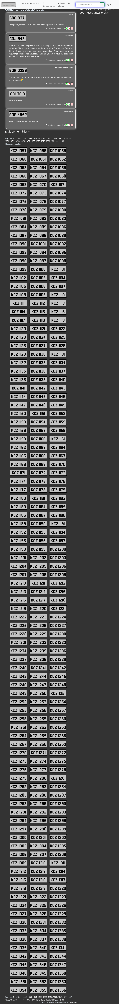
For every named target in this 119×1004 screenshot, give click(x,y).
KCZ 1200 (58, 549)
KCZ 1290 (58, 803)
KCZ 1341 (58, 947)
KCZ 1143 (58, 387)
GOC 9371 (17, 17)
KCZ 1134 (58, 362)
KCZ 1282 (18, 786)
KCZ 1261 (18, 727)
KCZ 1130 (38, 354)
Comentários (49, 6)
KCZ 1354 (18, 990)
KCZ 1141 (18, 387)
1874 (17, 141)
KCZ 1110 (58, 294)
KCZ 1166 (38, 455)
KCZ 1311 (58, 862)
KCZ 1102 (18, 277)
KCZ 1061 (38, 158)
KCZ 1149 (58, 404)
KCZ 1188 (58, 515)
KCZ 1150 (18, 413)
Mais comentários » (17, 131)
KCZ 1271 (38, 752)
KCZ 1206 (58, 566)
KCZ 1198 (18, 549)
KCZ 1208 (38, 574)
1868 (55, 138)
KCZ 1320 (58, 888)
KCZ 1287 (58, 794)
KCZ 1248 (58, 684)
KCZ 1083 (58, 218)
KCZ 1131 (58, 354)
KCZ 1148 (38, 404)
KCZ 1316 (38, 879)
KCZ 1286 (38, 794)
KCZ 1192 (18, 532)
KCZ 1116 (58, 311)
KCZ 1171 (18, 472)
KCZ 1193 (38, 532)
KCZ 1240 (18, 667)
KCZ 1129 (18, 354)
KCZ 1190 (38, 523)
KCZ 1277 (38, 769)
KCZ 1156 (18, 430)
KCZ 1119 (58, 320)
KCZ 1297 (18, 828)
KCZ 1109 (38, 294)
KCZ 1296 (58, 820)
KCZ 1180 (18, 498)
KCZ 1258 (18, 718)
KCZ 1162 (18, 447)
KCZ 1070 (38, 184)
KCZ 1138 (18, 379)
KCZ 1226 (38, 625)
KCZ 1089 (58, 235)
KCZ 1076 (38, 201)
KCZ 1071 (58, 184)
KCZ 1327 (18, 913)
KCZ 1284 (58, 786)
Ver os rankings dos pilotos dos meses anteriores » (96, 10)
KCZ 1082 (38, 218)
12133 (61, 141)
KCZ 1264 (18, 735)
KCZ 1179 (58, 489)
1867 (50, 138)
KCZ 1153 (18, 421)
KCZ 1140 (58, 379)
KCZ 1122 (58, 328)
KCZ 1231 (18, 642)
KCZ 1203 (58, 557)
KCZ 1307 (38, 854)
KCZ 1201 (18, 557)
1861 (19, 138)
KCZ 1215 (58, 591)
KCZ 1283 (38, 786)
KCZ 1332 (58, 922)
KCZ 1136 (38, 370)
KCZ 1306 (18, 854)
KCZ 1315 (18, 879)
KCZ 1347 (58, 964)
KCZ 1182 (58, 498)
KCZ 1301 (38, 837)
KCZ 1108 (18, 294)
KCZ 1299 (58, 828)
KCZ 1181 (38, 498)
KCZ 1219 (18, 608)
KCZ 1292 (38, 811)
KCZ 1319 (38, 888)
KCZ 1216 (18, 599)
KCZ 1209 (58, 574)
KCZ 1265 (38, 735)
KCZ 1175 (38, 481)
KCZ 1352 (38, 981)
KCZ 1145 (38, 396)
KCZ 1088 (38, 235)
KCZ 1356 (58, 990)
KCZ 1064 (38, 167)
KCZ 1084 (18, 226)
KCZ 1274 (38, 761)
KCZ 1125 (58, 337)
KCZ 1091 (38, 243)
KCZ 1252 (18, 701)
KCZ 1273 (18, 761)
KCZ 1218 (58, 599)
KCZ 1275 (58, 761)
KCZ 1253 (38, 701)
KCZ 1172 (38, 472)
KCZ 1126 (18, 345)
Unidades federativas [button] (30, 3)
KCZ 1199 (38, 549)
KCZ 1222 (18, 616)
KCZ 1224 (58, 616)
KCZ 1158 (58, 430)
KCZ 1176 (58, 481)
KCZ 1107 (58, 286)
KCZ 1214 (38, 591)
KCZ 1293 (58, 811)
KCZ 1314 (58, 871)
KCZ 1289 (38, 803)
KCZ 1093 (18, 252)
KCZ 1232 (38, 642)
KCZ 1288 (18, 803)
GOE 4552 (18, 114)
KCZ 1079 (38, 209)
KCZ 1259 (38, 718)
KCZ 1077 (58, 201)
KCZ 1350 (58, 973)
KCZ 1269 (58, 744)
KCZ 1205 (38, 566)
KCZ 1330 (18, 922)
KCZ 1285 (18, 794)
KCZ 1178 (38, 489)
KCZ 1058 (38, 150)
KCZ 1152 (58, 413)
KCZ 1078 (18, 209)
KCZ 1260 (58, 718)
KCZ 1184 (38, 506)
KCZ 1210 (18, 582)
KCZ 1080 (58, 209)
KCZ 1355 (38, 990)
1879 (43, 141)
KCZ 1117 (18, 320)
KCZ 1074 (58, 192)
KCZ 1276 (18, 769)
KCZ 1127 (38, 345)
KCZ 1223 (38, 616)
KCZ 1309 (18, 862)
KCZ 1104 (58, 277)
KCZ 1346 (38, 964)
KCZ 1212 (58, 582)
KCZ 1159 (18, 438)
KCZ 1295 (38, 820)
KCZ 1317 (58, 879)
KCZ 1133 (38, 362)
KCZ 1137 (58, 370)
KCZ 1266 (58, 735)
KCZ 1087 (18, 235)
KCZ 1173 (58, 472)
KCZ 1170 (58, 464)
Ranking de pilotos (64, 4)
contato (73, 1002)
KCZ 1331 (38, 922)
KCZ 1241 (38, 667)
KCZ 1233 (58, 642)
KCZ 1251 (58, 693)
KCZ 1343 (38, 956)
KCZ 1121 (38, 328)
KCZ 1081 (18, 218)
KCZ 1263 (58, 727)
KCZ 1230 (58, 633)
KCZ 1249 (18, 693)
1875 (22, 141)
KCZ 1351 (18, 981)
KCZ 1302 (58, 837)
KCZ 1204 (18, 566)
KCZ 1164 (58, 447)
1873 (12, 141)
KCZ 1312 (18, 871)
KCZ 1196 (38, 540)
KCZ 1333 (18, 930)
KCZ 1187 (38, 515)
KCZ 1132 (18, 362)
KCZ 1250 (38, 693)
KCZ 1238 (38, 659)
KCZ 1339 (18, 947)
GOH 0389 (18, 70)
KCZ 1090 (18, 243)
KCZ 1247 (38, 684)
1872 (7, 141)
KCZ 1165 (18, 455)
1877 (33, 141)
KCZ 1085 (38, 226)
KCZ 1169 (38, 464)
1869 (60, 138)
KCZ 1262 (38, 727)
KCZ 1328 (38, 913)
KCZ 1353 (58, 981)
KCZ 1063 (18, 167)
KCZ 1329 (58, 913)
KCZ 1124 (38, 337)
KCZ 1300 (18, 837)
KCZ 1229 (38, 633)
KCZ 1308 (58, 854)
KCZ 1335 (58, 930)
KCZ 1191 (58, 523)
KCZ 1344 (58, 956)
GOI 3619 (17, 93)
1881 (53, 141)
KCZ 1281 (58, 778)
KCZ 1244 (38, 676)
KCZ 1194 (58, 532)
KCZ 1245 (58, 676)
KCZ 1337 (38, 939)
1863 (30, 138)
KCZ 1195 (18, 540)
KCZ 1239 (58, 659)
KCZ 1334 (38, 930)
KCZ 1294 (18, 820)
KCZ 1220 (38, 608)
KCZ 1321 (18, 896)
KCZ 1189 (18, 523)
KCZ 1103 (38, 277)
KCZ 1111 (19, 303)
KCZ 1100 (38, 269)
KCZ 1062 (58, 158)
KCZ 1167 (58, 455)
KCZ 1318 (18, 888)
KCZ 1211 (38, 582)
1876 (28, 141)
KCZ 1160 (38, 438)
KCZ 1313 (38, 871)
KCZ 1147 (18, 404)
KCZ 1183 (18, 506)
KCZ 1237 (18, 659)
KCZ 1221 (58, 608)
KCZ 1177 (18, 489)
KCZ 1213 (18, 591)
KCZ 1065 (58, 167)
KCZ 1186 (18, 515)
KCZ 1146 (58, 396)
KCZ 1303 (18, 845)
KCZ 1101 (58, 269)
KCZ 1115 (38, 311)
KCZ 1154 (38, 421)
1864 (35, 138)
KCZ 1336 (18, 939)
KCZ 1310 (38, 862)
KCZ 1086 (58, 226)
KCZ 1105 (18, 286)
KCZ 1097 (38, 260)
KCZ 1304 (38, 845)
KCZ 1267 (18, 744)
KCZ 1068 (58, 175)
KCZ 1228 (18, 633)
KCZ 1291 (18, 811)
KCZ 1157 (38, 430)
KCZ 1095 (58, 252)
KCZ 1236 (58, 650)
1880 (48, 141)
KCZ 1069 (18, 184)
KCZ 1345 (18, 964)
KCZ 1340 (38, 947)
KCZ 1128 (58, 345)
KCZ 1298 (38, 828)
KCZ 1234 (18, 650)
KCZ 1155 (58, 421)
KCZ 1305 (58, 845)
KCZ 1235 (38, 650)
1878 (38, 141)
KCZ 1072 (18, 192)
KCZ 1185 (58, 506)
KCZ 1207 (18, 574)
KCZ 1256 (38, 710)
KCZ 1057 (18, 150)
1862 (24, 138)
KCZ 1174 (18, 481)
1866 (45, 138)
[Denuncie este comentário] (46, 28)
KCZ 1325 (38, 905)
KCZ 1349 (38, 973)
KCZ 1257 (58, 710)
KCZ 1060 (18, 158)
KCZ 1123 (18, 337)
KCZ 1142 (38, 387)
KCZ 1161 (58, 438)
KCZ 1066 (18, 175)
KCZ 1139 (38, 379)
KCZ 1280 (38, 778)
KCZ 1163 (38, 447)
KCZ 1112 (38, 303)
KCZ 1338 (58, 939)
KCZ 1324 (18, 905)
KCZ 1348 (18, 973)
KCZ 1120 (18, 328)
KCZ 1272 (58, 752)
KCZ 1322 (38, 896)
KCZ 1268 (38, 744)
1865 (40, 138)
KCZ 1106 (38, 286)
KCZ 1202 (38, 557)
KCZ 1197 (58, 540)
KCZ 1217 (38, 599)
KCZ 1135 (18, 370)
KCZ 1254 (58, 701)
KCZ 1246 (18, 684)
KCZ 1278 (58, 769)
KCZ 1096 (18, 260)
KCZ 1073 (38, 192)
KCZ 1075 (18, 201)
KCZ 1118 (38, 320)
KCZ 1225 (18, 625)
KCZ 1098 (58, 260)
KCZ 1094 (38, 252)
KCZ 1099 (18, 269)
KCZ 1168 (18, 464)
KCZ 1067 (38, 175)
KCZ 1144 (18, 396)
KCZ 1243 (18, 676)
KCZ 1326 (58, 905)
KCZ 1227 (58, 625)
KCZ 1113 (58, 303)
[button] (109, 4)
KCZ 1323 (58, 896)
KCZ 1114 (18, 311)
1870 (65, 138)
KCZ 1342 (18, 956)
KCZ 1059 (58, 150)
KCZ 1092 (58, 243)
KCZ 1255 (18, 710)
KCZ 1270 (18, 752)
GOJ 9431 (17, 38)
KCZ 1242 (58, 667)
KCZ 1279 (18, 778)
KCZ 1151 (38, 413)
